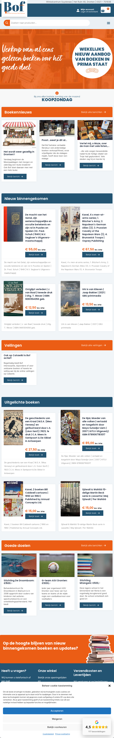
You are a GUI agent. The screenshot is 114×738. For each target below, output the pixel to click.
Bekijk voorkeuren (57, 727)
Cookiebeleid (48, 734)
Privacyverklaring (62, 734)
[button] (109, 685)
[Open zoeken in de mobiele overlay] (46, 22)
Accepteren (57, 710)
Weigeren (57, 719)
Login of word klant (89, 11)
